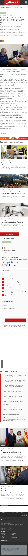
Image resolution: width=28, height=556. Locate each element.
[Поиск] (22, 2)
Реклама (12, 512)
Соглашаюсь (14, 553)
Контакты (8, 512)
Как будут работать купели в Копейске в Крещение (13, 288)
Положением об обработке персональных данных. (14, 326)
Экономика (13, 533)
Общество (3, 533)
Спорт (2, 536)
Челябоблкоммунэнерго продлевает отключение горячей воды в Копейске (12, 221)
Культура (3, 534)
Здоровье (3, 537)
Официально (14, 538)
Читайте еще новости (9, 234)
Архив (22, 512)
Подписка (17, 512)
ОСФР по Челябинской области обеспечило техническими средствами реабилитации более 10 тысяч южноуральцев (14, 419)
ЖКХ (12, 536)
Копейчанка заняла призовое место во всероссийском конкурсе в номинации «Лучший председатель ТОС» (15, 291)
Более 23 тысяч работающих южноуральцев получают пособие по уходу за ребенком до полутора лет (13, 403)
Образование (14, 537)
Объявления (4, 540)
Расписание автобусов (5, 513)
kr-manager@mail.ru (8, 527)
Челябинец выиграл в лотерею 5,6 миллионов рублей (15, 285)
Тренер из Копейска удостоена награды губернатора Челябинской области (12, 451)
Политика (13, 534)
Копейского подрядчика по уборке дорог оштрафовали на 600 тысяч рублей (14, 282)
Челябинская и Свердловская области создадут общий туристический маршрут (13, 192)
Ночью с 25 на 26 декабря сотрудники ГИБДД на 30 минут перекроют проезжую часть (15, 295)
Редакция (3, 512)
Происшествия (4, 538)
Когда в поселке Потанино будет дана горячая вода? (15, 279)
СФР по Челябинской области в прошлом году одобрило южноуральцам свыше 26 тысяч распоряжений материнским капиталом (13, 387)
